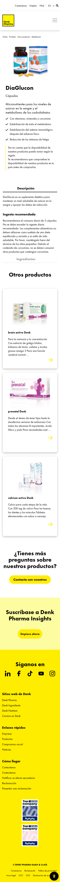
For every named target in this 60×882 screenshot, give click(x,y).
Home (5, 37)
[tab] (30, 188)
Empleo (33, 5)
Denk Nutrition (9, 710)
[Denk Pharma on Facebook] (19, 673)
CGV (28, 875)
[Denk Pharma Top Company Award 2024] (30, 810)
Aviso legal (11, 875)
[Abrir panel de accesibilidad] (54, 876)
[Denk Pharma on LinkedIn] (7, 673)
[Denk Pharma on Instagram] (52, 673)
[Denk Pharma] (8, 20)
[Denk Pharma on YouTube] (41, 673)
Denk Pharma (9, 700)
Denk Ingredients (11, 705)
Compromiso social (12, 744)
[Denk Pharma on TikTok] (30, 673)
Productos (7, 739)
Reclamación (9, 783)
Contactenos (21, 5)
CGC (21, 875)
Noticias (6, 749)
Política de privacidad (47, 870)
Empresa (7, 733)
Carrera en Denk (11, 716)
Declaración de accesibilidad (45, 875)
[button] (51, 5)
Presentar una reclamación (16, 788)
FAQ (42, 5)
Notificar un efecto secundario (18, 778)
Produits (12, 37)
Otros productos (23, 37)
